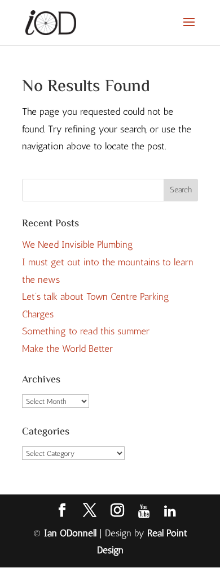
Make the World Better (67, 348)
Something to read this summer (85, 331)
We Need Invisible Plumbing (77, 244)
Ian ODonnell (70, 533)
